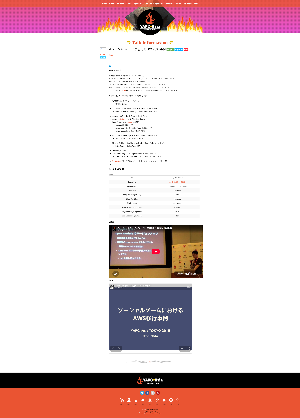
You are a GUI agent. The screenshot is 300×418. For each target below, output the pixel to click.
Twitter (142, 393)
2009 (143, 404)
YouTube (153, 393)
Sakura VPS (148, 413)
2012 (164, 404)
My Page (187, 3)
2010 (150, 404)
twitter (103, 57)
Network (170, 3)
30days (158, 393)
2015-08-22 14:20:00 (177, 182)
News (178, 3)
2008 (136, 404)
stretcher (123, 119)
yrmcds (129, 122)
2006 (121, 404)
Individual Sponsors (154, 3)
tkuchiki (103, 54)
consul (123, 90)
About (112, 3)
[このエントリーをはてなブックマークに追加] (110, 65)
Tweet (111, 55)
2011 (157, 404)
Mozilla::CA (116, 161)
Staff (196, 3)
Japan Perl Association (152, 409)
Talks (128, 3)
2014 (178, 404)
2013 (171, 404)
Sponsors (138, 3)
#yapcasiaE (179, 50)
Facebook (147, 393)
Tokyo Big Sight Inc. (151, 411)
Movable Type (157, 413)
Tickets (120, 3)
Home (104, 3)
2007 (129, 404)
